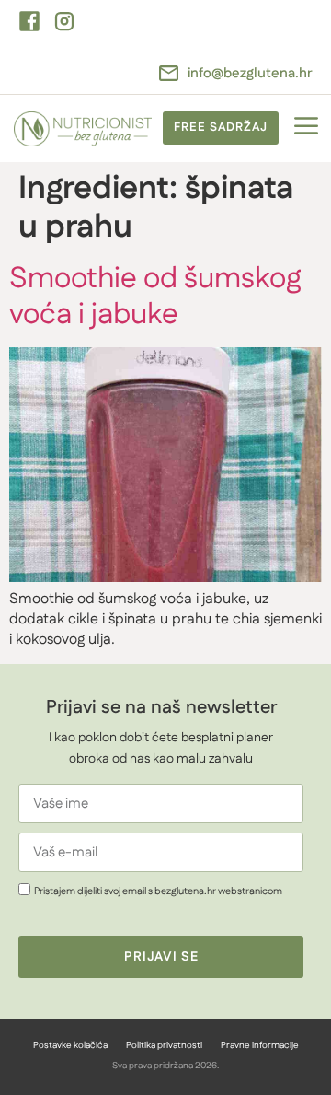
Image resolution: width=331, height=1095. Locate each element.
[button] (306, 128)
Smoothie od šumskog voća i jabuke (155, 296)
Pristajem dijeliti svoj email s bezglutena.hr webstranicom (158, 891)
